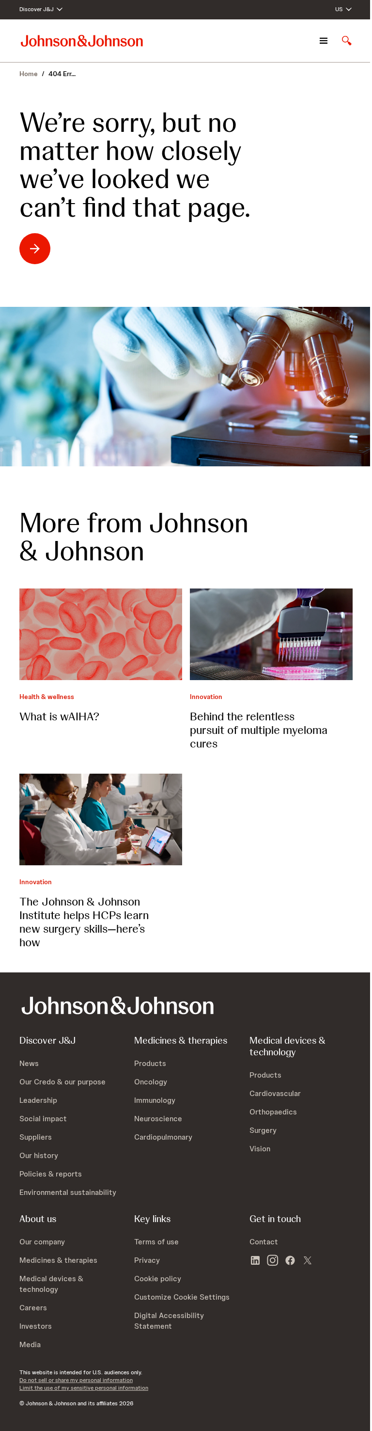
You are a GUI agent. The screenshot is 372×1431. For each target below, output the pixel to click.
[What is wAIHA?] (100, 634)
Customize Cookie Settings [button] (182, 1297)
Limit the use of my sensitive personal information (83, 1388)
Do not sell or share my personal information (76, 1380)
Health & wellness (46, 696)
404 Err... (62, 74)
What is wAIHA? (59, 716)
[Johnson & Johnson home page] (81, 40)
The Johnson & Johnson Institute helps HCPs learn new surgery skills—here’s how (84, 922)
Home (28, 73)
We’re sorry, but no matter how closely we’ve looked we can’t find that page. (134, 165)
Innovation (206, 696)
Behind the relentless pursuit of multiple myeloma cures (258, 730)
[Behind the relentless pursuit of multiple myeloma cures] (271, 634)
